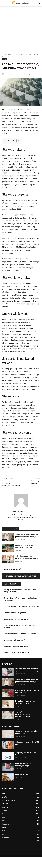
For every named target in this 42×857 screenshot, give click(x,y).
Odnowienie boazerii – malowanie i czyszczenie (21, 606)
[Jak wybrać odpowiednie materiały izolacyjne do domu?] (8, 559)
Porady (15, 54)
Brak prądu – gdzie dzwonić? (14, 640)
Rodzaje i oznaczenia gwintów (15, 613)
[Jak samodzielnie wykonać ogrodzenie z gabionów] (8, 548)
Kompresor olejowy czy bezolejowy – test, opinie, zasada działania (11, 483)
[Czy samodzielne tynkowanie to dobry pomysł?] (8, 734)
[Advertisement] (21, 28)
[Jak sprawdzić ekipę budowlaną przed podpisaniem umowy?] (8, 537)
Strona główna (6, 54)
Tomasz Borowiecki (15, 74)
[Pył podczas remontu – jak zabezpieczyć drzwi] (8, 704)
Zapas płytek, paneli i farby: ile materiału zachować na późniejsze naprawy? (26, 714)
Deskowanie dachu (22, 774)
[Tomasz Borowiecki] (3, 74)
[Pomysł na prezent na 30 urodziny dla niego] (8, 767)
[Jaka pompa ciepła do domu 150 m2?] (8, 745)
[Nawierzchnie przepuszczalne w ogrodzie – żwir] (8, 693)
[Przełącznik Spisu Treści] (17, 141)
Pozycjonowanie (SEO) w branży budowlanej (20, 634)
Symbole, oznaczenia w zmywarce (16, 652)
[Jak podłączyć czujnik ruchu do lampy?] (8, 756)
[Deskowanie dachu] (8, 777)
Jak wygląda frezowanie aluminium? (17, 619)
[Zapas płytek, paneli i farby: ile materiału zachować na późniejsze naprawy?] (8, 715)
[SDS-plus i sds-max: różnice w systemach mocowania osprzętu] (8, 672)
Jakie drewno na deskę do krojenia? (17, 646)
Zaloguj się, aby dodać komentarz (21, 576)
